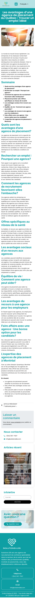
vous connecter (16, 422)
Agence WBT (25, 595)
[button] (16, 4)
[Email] (17, 581)
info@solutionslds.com (13, 439)
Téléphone (17, 573)
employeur (4, 72)
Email (18, 585)
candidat (13, 72)
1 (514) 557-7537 (11, 436)
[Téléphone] (17, 570)
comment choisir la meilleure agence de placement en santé (15, 216)
